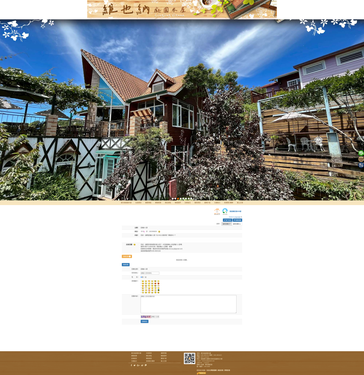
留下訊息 (228, 220)
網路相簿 (158, 202)
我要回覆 (238, 220)
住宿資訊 (138, 202)
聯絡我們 (178, 202)
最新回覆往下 (227, 224)
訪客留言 (188, 202)
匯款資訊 (198, 202)
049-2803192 (205, 355)
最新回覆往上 (237, 224)
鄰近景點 (168, 202)
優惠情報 (148, 202)
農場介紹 (207, 202)
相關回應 (126, 256)
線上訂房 (240, 202)
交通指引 (217, 202)
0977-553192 (205, 357)
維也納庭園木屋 (126, 202)
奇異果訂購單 (228, 202)
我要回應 (125, 264)
